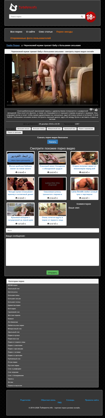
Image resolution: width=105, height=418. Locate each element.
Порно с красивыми (86, 128)
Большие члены (38, 128)
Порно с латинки (14, 352)
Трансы (11, 379)
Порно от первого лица (16, 342)
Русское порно (13, 365)
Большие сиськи (23, 128)
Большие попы (13, 295)
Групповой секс (14, 312)
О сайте (30, 31)
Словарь (70, 400)
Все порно (16, 31)
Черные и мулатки (15, 385)
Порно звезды (64, 31)
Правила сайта (92, 400)
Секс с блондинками (16, 375)
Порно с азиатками (15, 345)
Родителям (25, 400)
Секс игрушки (13, 372)
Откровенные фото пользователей (30, 38)
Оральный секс (69, 128)
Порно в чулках (14, 335)
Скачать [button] (52, 141)
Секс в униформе (14, 369)
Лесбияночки (13, 322)
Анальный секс (14, 288)
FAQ (59, 402)
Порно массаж (13, 339)
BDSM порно (12, 285)
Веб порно (12, 308)
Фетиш (10, 382)
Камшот (11, 319)
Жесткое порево (14, 315)
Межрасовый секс (54, 128)
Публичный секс (14, 359)
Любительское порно (16, 325)
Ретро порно (12, 362)
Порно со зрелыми (14, 132)
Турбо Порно (13, 45)
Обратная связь (48, 400)
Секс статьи (45, 31)
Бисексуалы (13, 292)
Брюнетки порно (14, 305)
